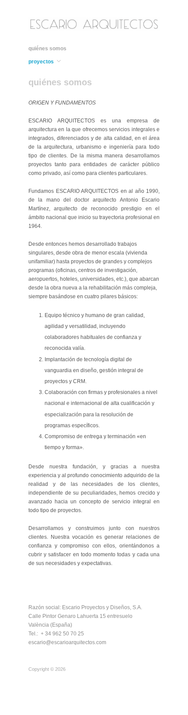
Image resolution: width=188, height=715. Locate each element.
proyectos (41, 61)
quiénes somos (47, 48)
